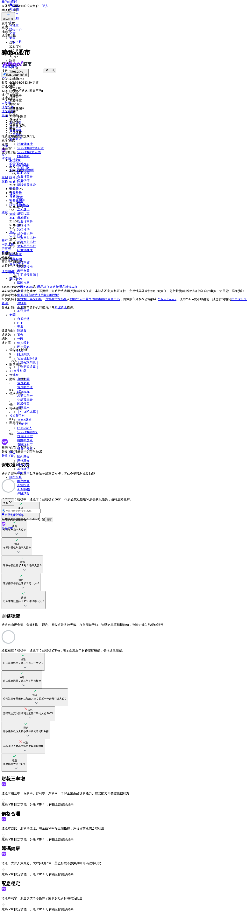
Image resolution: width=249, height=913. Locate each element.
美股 (20, 326)
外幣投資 (23, 485)
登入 (45, 6)
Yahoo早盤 (24, 420)
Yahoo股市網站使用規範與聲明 (38, 295)
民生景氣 (23, 347)
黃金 (20, 334)
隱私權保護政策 (48, 287)
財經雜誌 (23, 354)
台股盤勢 (23, 319)
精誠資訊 (60, 307)
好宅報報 (23, 391)
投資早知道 (25, 448)
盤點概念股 (25, 440)
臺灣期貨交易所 (56, 299)
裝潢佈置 (23, 403)
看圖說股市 (25, 444)
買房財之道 (25, 387)
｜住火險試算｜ (28, 411)
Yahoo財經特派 (27, 358)
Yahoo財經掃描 (27, 432)
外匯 (20, 338)
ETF (20, 322)
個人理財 (23, 343)
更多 (5, 503)
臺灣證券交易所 (31, 299)
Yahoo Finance (167, 299)
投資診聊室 (25, 436)
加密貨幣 (23, 310)
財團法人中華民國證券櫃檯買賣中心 (95, 299)
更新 (49, 519)
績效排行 (23, 464)
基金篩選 (23, 468)
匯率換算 (23, 481)
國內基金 (23, 456)
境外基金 (23, 460)
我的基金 (23, 473)
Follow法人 (24, 428)
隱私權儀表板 (68, 287)
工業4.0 (14, 272)
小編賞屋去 (25, 399)
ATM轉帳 (23, 489)
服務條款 (27, 287)
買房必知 (23, 383)
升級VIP (7, 528)
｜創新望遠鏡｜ (28, 366)
